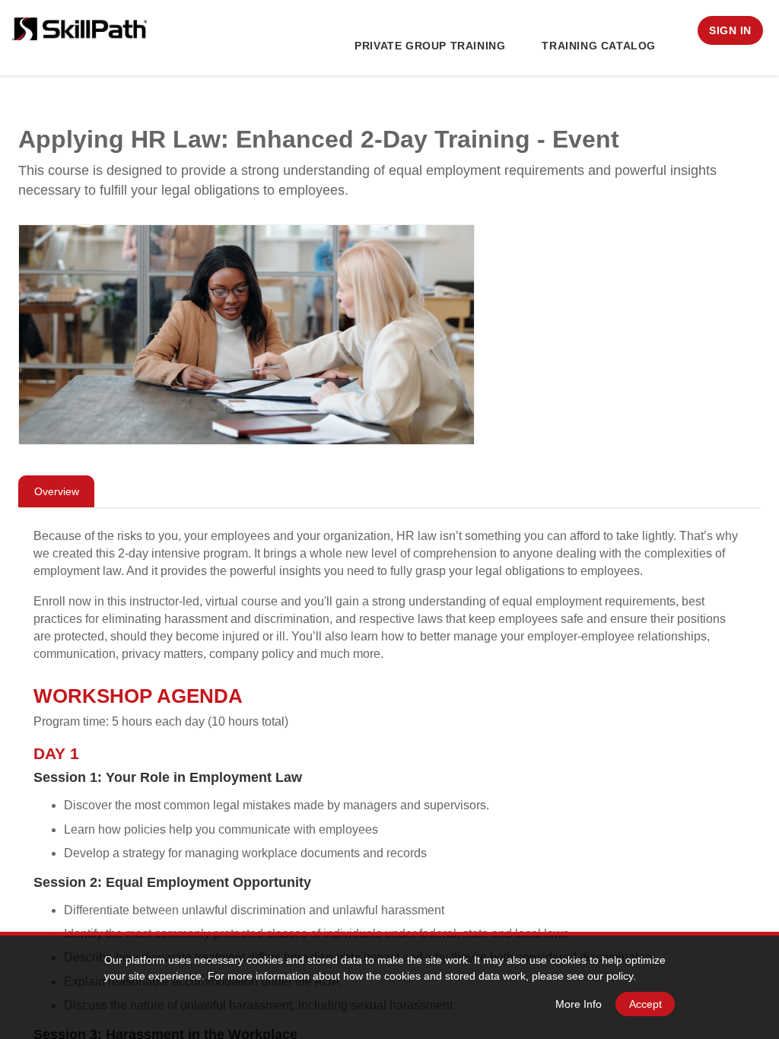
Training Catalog (599, 46)
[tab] (56, 491)
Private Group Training (430, 46)
